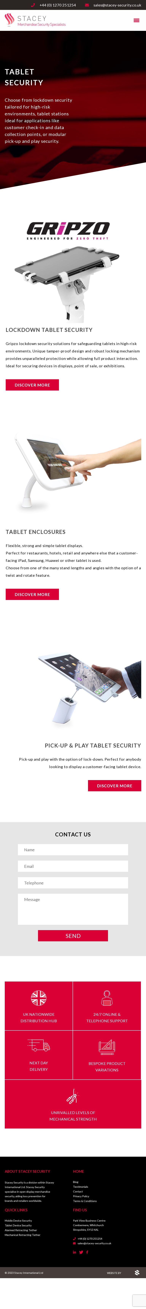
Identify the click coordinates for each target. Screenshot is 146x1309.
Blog (75, 1182)
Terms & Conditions (85, 1201)
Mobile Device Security (18, 1220)
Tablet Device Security (18, 1225)
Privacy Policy (81, 1196)
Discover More (32, 385)
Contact (78, 1191)
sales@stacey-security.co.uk (94, 1243)
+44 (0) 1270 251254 (89, 1238)
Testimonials (80, 1186)
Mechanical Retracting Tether (22, 1234)
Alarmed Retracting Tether (21, 1230)
